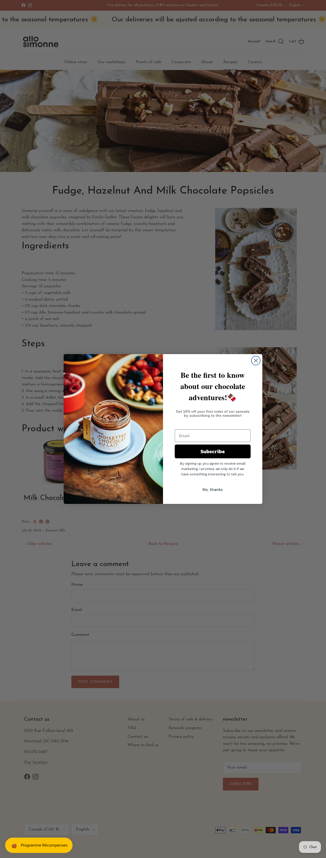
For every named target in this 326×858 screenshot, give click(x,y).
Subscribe (212, 451)
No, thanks (212, 489)
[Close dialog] (255, 360)
